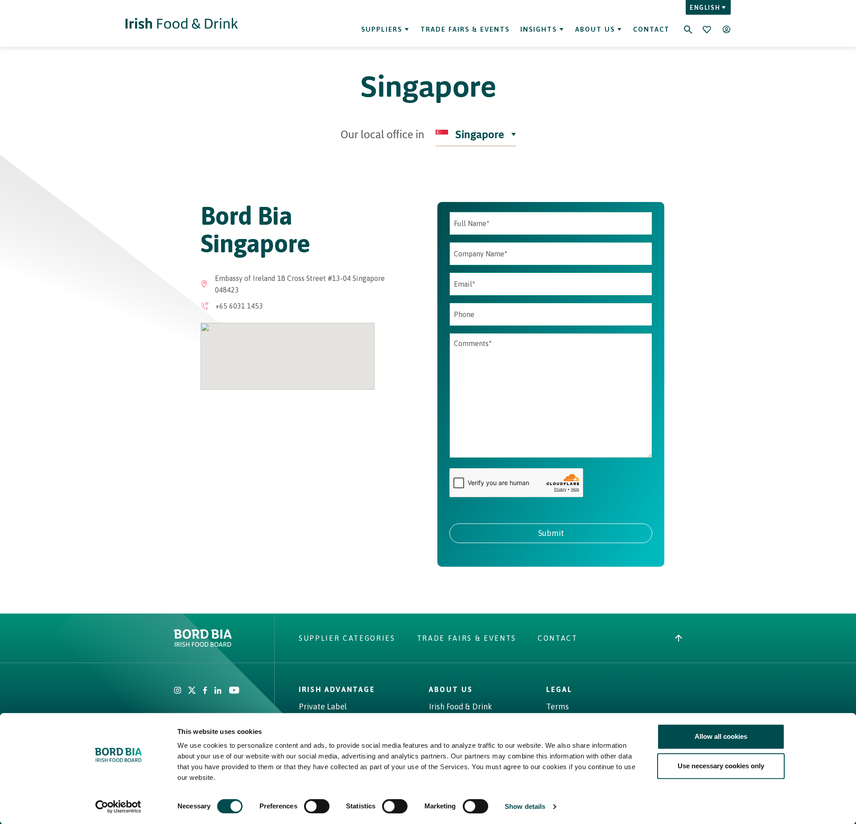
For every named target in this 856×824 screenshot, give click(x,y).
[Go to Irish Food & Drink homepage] (181, 23)
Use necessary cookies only (721, 766)
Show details (525, 806)
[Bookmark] (706, 29)
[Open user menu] (726, 29)
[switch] (316, 806)
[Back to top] (678, 638)
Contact (651, 29)
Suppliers (381, 29)
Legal (559, 689)
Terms (557, 706)
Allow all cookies (721, 736)
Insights (538, 29)
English (705, 7)
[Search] (687, 24)
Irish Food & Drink (460, 706)
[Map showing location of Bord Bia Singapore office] (287, 356)
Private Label (323, 706)
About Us (595, 29)
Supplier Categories (347, 638)
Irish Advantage (337, 689)
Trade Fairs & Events (465, 29)
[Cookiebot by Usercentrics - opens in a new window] (118, 806)
